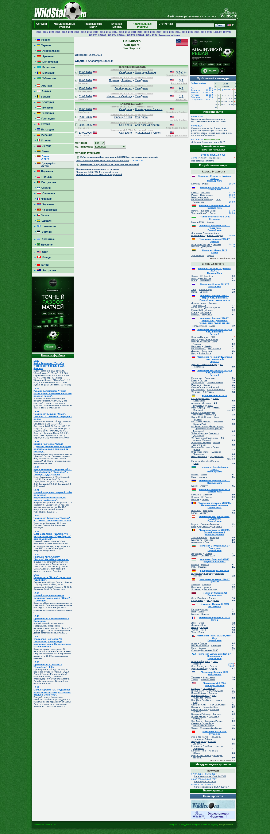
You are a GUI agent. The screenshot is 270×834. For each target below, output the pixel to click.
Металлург (196, 378)
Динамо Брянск (212, 307)
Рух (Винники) (217, 456)
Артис (194, 643)
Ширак (194, 486)
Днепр (213, 213)
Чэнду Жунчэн (198, 741)
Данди (214, 668)
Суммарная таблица (169, 35)
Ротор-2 (215, 387)
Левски (194, 556)
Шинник (204, 292)
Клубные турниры (117, 25)
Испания (46, 135)
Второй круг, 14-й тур (213, 154)
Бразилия (46, 244)
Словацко (216, 645)
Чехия (44, 215)
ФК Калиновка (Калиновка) (204, 438)
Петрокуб (208, 510)
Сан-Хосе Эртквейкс (147, 124)
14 (228, 98)
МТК (193, 567)
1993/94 (121, 35)
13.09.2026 (85, 132)
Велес (194, 197)
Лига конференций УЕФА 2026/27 (211, 787)
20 (225, 101)
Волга (194, 292)
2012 (127, 32)
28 (228, 104)
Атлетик (195, 584)
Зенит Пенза (197, 382)
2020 (77, 32)
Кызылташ (207, 351)
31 (216, 107)
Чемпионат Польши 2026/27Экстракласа (214, 605)
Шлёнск (195, 614)
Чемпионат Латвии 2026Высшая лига (214, 594)
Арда (216, 233)
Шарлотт (195, 688)
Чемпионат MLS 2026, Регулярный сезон (132, 69)
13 (225, 98)
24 (216, 104)
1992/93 (131, 35)
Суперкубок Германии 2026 (214, 570)
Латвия (46, 146)
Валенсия (196, 587)
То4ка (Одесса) (199, 433)
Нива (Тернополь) (200, 452)
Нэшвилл (195, 707)
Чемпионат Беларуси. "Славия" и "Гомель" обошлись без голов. (53, 519)
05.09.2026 (85, 117)
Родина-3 (196, 385)
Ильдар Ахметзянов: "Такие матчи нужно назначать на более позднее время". (53, 393)
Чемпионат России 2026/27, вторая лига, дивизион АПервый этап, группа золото (215, 297)
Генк (207, 542)
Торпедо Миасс (199, 326)
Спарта (203, 643)
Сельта (207, 587)
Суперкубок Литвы (46, 164)
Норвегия (46, 171)
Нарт (193, 353)
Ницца (194, 627)
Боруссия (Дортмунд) (202, 573)
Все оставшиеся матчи (203, 161)
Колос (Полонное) (200, 412)
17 (216, 101)
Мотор (204, 609)
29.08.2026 (85, 109)
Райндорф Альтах (200, 526)
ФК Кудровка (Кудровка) (205, 404)
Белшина (196, 495)
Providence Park (179, 83)
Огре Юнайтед (199, 598)
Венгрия (47, 107)
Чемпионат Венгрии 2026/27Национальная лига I (215, 560)
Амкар (212, 326)
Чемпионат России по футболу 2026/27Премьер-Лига (214, 178)
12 (222, 98)
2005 (171, 32)
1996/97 (93, 35)
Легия (201, 611)
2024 (51, 32)
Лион (203, 630)
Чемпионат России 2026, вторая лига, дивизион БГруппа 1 (214, 331)
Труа (193, 632)
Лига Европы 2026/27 (205, 781)
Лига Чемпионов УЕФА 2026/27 (210, 776)
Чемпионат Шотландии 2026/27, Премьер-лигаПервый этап (214, 656)
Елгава (212, 598)
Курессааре (209, 677)
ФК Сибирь (205, 312)
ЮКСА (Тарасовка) (200, 398)
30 (235, 104)
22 (232, 101)
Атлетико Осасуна (200, 244)
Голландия (47, 118)
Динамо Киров (198, 303)
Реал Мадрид (210, 589)
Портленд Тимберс (120, 80)
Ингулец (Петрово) (200, 447)
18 (219, 101)
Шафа (204, 474)
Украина (45, 45)
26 (222, 104)
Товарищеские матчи (93, 25)
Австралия (48, 270)
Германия (47, 113)
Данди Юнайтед (199, 668)
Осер (201, 623)
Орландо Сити (123, 117)
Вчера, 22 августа (213, 263)
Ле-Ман (195, 625)
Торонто (213, 693)
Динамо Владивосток (205, 304)
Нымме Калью (208, 679)
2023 (58, 32)
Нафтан (195, 499)
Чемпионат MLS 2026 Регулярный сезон (97, 172)
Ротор (194, 195)
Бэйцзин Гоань (198, 751)
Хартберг (217, 526)
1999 (209, 32)
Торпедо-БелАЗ (199, 213)
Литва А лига (43, 157)
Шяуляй (210, 255)
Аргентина (47, 239)
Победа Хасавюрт (200, 341)
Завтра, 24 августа (213, 171)
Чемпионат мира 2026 (213, 142)
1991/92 (140, 35)
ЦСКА (194, 280)
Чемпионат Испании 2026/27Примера (215, 240)
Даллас (217, 714)
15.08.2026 (85, 88)
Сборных (195, 97)
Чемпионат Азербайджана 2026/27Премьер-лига (214, 469)
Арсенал (204, 197)
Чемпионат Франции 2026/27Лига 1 (214, 618)
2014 (114, 32)
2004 (178, 32)
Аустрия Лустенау (210, 524)
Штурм (194, 524)
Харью (194, 679)
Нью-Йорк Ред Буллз (201, 700)
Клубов (194, 95)
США (45, 252)
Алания (209, 310)
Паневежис (214, 158)
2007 (159, 32)
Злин (193, 648)
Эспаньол (196, 589)
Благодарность (213, 790)
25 (219, 104)
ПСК (213, 337)
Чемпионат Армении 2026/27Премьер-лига (214, 481)
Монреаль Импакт (200, 695)
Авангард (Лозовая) (201, 403)
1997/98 (227, 32)
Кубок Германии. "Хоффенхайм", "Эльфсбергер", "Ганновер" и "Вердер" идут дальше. (53, 472)
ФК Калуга (196, 307)
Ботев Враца (198, 235)
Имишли (203, 477)
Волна (207, 385)
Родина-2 (207, 314)
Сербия (45, 187)
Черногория (49, 209)
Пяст (193, 611)
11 (219, 98)
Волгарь (195, 314)
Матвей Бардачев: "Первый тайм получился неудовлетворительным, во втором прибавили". (53, 496)
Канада (46, 257)
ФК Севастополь (209, 339)
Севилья (206, 584)
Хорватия (47, 204)
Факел (194, 276)
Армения (47, 56)
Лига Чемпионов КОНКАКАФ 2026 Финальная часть (102, 160)
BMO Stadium (180, 91)
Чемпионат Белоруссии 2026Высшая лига (214, 206)
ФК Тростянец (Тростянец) (204, 413)
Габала (194, 474)
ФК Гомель (206, 497)
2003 (184, 32)
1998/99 (217, 32)
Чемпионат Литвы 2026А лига (214, 251)
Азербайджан (50, 50)
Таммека (195, 677)
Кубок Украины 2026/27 (214, 395)
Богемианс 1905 (209, 650)
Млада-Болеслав (200, 645)
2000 (203, 32)
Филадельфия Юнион (148, 132)
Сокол (194, 312)
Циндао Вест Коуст (201, 755)
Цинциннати (197, 691)
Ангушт (195, 339)
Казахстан (48, 67)
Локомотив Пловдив (201, 233)
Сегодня (41, 25)
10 (216, 98)
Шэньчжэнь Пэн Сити (201, 746)
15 (232, 98)
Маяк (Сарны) (198, 408)
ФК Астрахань (198, 348)
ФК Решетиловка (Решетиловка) (207, 426)
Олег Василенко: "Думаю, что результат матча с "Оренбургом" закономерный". (52, 536)
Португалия (48, 182)
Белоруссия (49, 61)
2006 (165, 32)
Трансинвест (197, 255)
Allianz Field (181, 99)
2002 (190, 32)
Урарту (204, 486)
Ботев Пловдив (215, 235)
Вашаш (195, 564)
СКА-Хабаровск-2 (216, 389)
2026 (39, 32)
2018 (89, 32)
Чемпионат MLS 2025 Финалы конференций (99, 174)
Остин (194, 728)
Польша (46, 176)
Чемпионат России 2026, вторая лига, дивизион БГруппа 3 (214, 372)
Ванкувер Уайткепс (201, 714)
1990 (154, 35)
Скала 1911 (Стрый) (201, 417)
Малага (195, 246)
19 (222, 101)
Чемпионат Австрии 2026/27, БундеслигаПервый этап (214, 518)
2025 (45, 32)
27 (225, 104)
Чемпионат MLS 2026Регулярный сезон (214, 684)
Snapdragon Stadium (100, 60)
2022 (64, 32)
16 (235, 98)
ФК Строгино (198, 389)
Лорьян (204, 627)
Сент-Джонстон (199, 666)
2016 (102, 32)
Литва (44, 151)
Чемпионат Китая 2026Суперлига (214, 732)
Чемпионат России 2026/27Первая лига (214, 188)
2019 (83, 32)
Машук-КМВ (197, 310)
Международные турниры (64, 25)
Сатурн (203, 380)
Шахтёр (208, 346)
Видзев (205, 614)
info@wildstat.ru (226, 824)
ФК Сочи (205, 192)
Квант (194, 380)
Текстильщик (205, 289)
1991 (148, 35)
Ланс (193, 623)
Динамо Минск (208, 211)
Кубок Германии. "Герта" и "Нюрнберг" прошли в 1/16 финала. (49, 366)
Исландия (47, 129)
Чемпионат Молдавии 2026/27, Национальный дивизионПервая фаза (214, 505)
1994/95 (112, 35)
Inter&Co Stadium (178, 120)
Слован (203, 648)
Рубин (205, 184)
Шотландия (48, 226)
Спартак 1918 (208, 556)
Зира (193, 477)
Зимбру (204, 513)
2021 (70, 32)
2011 (133, 32)
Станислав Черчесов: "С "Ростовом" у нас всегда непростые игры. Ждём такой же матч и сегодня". (52, 643)
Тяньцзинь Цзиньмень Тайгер (207, 738)
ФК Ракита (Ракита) (201, 421)
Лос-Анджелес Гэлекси (148, 109)
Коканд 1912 (197, 222)
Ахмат (194, 278)
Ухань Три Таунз (199, 737)
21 (228, 101)
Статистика (166, 25)
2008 (152, 32)
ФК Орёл (195, 392)
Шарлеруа (196, 540)
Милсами (196, 510)
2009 (146, 32)
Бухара (210, 222)
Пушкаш (205, 564)
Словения (48, 193)
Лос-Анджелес (123, 88)
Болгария (47, 102)
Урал (193, 289)
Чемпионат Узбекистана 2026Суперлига (214, 218)
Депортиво (206, 246)
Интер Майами (199, 693)
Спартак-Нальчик (199, 337)
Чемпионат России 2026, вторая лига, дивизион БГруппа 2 (214, 359)
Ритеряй (202, 158)
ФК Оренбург (207, 276)
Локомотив (205, 280)
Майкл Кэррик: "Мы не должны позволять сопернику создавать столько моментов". (52, 692)
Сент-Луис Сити (199, 709)
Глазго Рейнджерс (200, 661)
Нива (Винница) (199, 456)
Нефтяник (196, 346)
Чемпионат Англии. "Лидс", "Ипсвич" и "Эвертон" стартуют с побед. (53, 416)
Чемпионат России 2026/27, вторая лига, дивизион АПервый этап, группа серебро (215, 320)
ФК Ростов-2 (214, 348)
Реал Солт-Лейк (217, 705)
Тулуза (194, 630)
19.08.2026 (85, 80)
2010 (140, 32)
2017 (96, 32)
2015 (108, 32)
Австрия (46, 85)
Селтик (213, 666)
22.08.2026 (85, 72)
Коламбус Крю (210, 707)
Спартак (202, 567)
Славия (195, 497)
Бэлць (194, 513)
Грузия (45, 124)
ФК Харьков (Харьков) (208, 439)
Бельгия (45, 96)
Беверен (214, 537)
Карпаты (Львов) (199, 461)
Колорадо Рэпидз (145, 72)
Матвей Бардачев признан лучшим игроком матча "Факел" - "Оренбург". (53, 598)
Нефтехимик (206, 195)
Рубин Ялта (205, 353)
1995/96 (102, 35)
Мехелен (208, 540)
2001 (197, 32)
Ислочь (194, 211)
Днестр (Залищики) (201, 442)
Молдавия (48, 72)
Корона (195, 609)
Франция (46, 198)
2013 (121, 32)
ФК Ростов (205, 278)
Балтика (195, 184)
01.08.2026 (85, 96)
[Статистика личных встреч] (76, 72)
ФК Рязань (208, 392)
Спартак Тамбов (215, 382)
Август (225, 86)
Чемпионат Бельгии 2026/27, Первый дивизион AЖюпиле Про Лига (214, 532)
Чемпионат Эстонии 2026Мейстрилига (214, 673)
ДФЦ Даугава (212, 600)
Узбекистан (48, 78)
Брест (204, 625)
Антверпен (196, 542)
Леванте (217, 244)
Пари (201, 632)
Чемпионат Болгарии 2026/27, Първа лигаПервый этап (214, 227)
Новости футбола (53, 355)
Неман (205, 499)
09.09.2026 (85, 124)
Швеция (45, 220)
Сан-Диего (125, 72)
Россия (45, 39)
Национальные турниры (142, 25)
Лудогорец (196, 553)
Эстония (46, 231)
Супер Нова (197, 600)
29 (232, 104)
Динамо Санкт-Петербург (204, 364)
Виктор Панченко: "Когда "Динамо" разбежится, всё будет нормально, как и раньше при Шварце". (52, 448)
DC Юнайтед (209, 688)
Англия (45, 91)
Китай (44, 264)
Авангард (210, 378)
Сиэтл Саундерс (215, 691)
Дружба (195, 351)
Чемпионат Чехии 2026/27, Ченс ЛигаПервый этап (214, 638)
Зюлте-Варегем (199, 537)
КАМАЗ (194, 192)
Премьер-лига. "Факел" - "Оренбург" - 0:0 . (48, 665)
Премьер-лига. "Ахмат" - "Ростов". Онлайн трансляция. (51, 558)
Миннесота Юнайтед (119, 96)
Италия (45, 140)
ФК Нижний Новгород (202, 199)
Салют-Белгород (200, 387)
